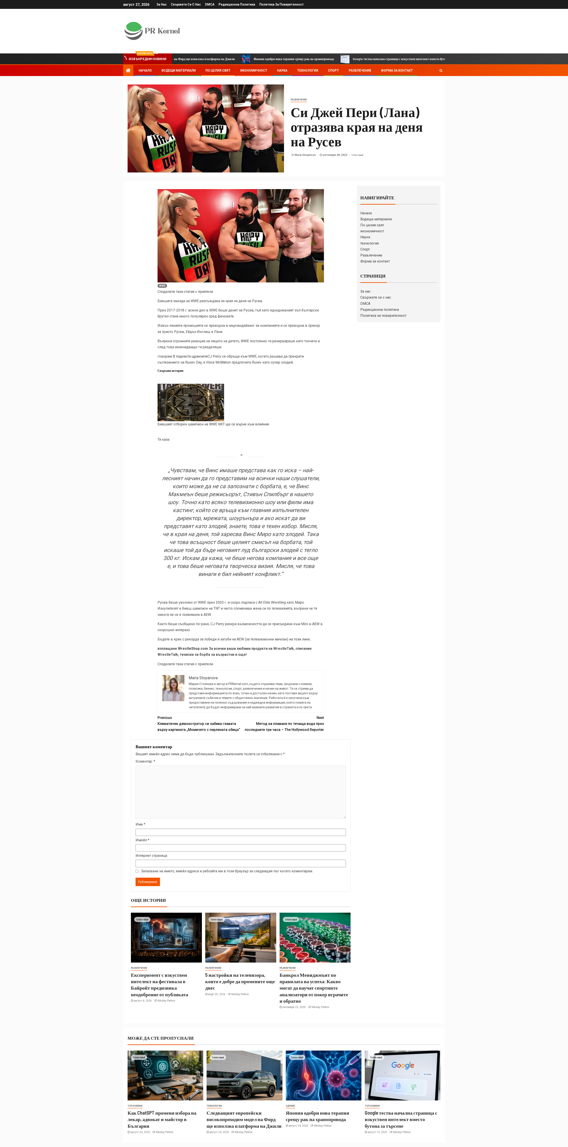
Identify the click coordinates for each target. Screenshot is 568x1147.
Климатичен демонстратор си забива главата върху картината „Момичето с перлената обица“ (199, 724)
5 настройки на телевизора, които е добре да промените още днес (240, 981)
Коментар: (145, 761)
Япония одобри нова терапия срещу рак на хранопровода (236, 59)
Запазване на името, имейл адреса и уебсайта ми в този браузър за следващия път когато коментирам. (227, 871)
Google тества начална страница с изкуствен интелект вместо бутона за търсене (351, 59)
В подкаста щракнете (190, 356)
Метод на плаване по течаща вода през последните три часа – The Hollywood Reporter (284, 724)
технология (307, 70)
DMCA (209, 4)
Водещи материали (179, 70)
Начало (145, 70)
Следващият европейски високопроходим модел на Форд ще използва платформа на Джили (244, 1119)
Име (140, 824)
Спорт (333, 70)
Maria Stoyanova (305, 155)
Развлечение (360, 70)
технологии (214, 1106)
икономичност (253, 70)
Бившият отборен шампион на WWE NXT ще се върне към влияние (213, 424)
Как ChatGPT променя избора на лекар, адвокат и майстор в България (162, 1119)
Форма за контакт (397, 70)
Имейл (142, 840)
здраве (290, 1106)
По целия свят (218, 70)
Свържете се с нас (186, 4)
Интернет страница (151, 855)
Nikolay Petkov (166, 1000)
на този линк (299, 639)
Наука (282, 70)
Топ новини (135, 1106)
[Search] (441, 70)
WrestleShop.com (193, 648)
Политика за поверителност (281, 4)
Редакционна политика (237, 4)
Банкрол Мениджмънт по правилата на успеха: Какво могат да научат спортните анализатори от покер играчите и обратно (314, 988)
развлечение (299, 99)
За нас (161, 4)
